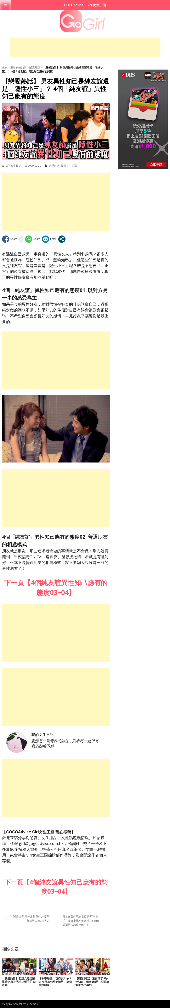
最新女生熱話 (18, 67)
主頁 (4, 67)
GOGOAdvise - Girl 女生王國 (85, 5)
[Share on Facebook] (9, 239)
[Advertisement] (85, 47)
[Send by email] (49, 239)
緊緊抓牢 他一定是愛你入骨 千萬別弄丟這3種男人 (31, 919)
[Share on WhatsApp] (32, 239)
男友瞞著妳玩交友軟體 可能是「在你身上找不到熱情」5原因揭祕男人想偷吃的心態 (80, 920)
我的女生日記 (13, 165)
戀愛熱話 (34, 67)
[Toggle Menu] (5, 5)
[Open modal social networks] (62, 239)
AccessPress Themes (25, 1004)
